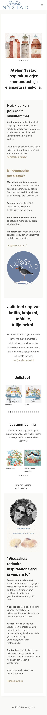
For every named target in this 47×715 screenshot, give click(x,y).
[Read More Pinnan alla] (14, 458)
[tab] (19, 60)
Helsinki (8, 404)
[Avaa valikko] (41, 5)
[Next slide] (40, 46)
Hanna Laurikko (15, 681)
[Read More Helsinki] (14, 394)
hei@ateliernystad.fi (17, 157)
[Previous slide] (7, 46)
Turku (26, 404)
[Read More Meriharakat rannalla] (32, 458)
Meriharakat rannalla (29, 469)
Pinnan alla (10, 468)
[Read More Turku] (33, 394)
